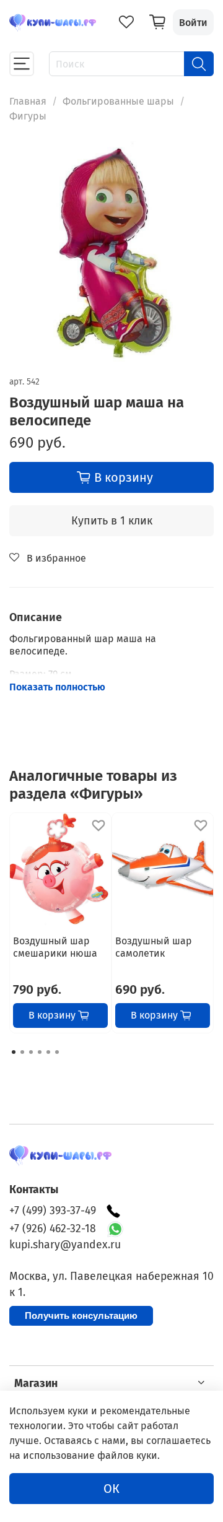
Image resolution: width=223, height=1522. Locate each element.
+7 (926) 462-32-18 (52, 1228)
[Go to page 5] (48, 1052)
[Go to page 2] (22, 1052)
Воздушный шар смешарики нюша (55, 947)
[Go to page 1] (13, 1052)
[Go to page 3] (31, 1052)
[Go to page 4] (40, 1052)
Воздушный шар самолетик (153, 947)
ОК (111, 1488)
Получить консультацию (81, 1315)
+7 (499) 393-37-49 (52, 1210)
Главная (27, 101)
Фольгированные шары (118, 101)
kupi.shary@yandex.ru (65, 1244)
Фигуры (27, 116)
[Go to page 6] (57, 1052)
